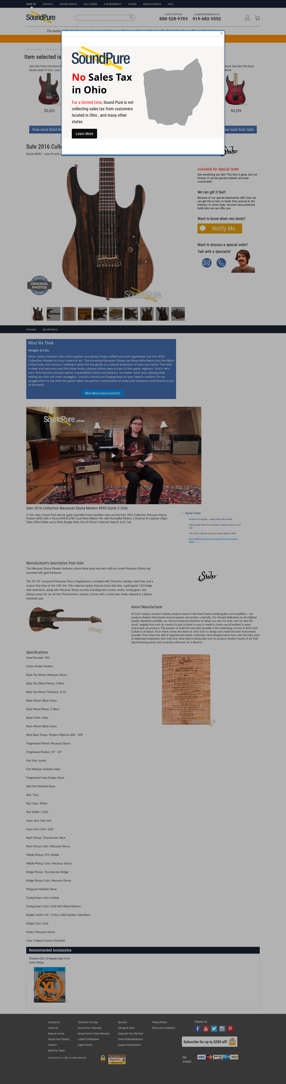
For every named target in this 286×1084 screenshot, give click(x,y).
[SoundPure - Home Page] (101, 69)
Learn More (84, 133)
